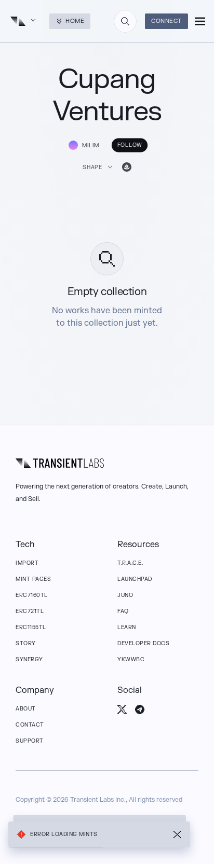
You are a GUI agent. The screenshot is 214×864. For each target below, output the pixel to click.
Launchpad (134, 579)
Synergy (29, 659)
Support (30, 740)
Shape (92, 167)
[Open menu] (200, 21)
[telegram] (139, 709)
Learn (126, 627)
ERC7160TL (32, 595)
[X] (122, 709)
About (26, 708)
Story (26, 643)
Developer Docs (143, 643)
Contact (30, 724)
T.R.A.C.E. (130, 563)
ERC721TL (30, 611)
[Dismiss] (177, 834)
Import (27, 563)
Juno (125, 595)
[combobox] (125, 21)
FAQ (123, 611)
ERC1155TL (31, 627)
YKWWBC (130, 659)
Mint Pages (33, 579)
